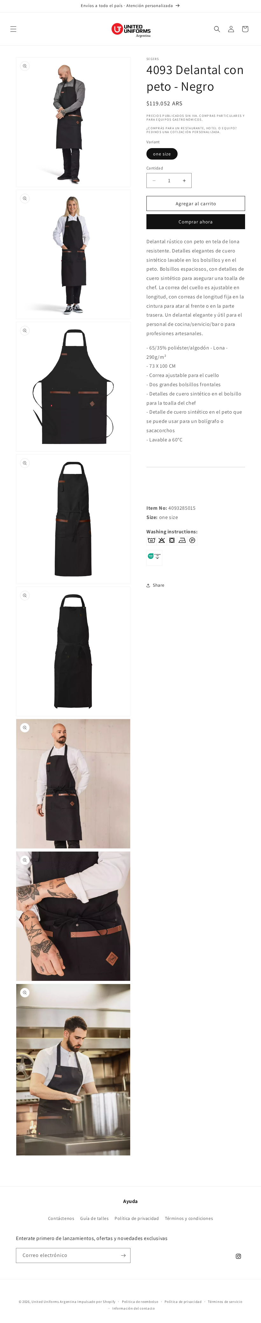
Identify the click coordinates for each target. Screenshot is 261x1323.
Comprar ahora (196, 222)
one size (162, 154)
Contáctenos (61, 1218)
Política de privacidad (137, 1218)
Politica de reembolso (140, 1301)
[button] (13, 29)
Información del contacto (133, 1308)
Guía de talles (94, 1218)
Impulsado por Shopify (96, 1301)
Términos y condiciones (189, 1218)
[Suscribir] (123, 1255)
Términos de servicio (225, 1301)
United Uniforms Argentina (54, 1301)
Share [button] (159, 585)
